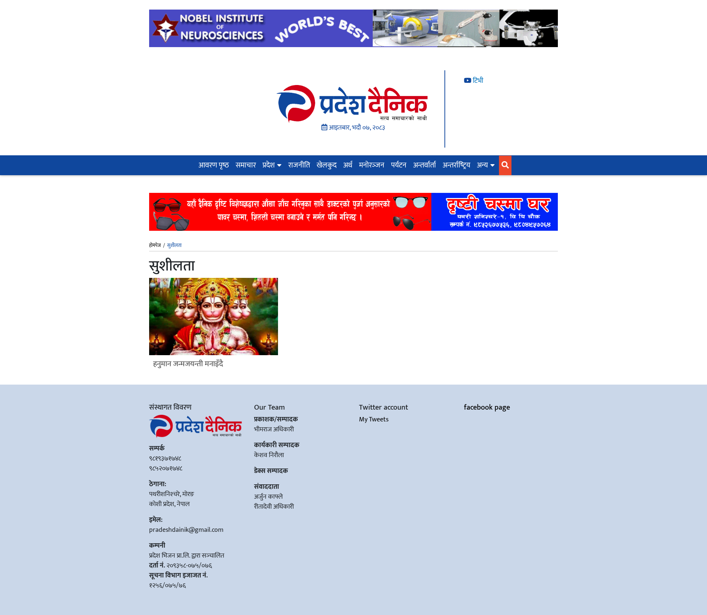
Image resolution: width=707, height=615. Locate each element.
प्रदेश (269, 165)
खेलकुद (327, 165)
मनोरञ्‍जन (371, 165)
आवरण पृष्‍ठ (213, 165)
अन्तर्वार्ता (424, 165)
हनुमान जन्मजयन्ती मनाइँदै (188, 363)
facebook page (487, 407)
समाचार (246, 165)
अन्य (482, 165)
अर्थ (347, 165)
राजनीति (299, 165)
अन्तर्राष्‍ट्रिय (456, 165)
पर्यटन (399, 165)
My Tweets (373, 419)
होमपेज (155, 246)
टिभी (477, 80)
